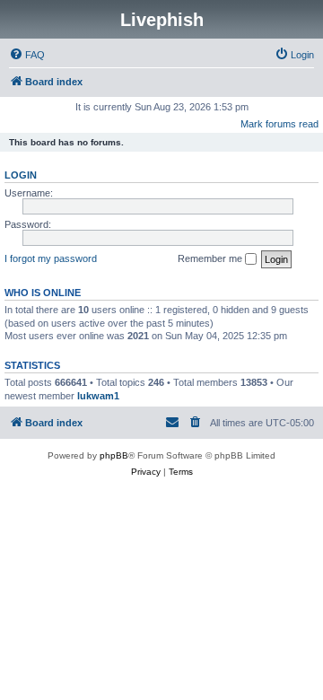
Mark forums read (279, 123)
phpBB (114, 455)
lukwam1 (98, 395)
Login (20, 175)
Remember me (211, 258)
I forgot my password (50, 258)
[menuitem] (27, 55)
